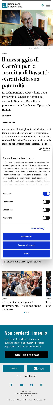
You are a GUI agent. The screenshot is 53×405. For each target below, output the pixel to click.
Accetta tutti (26, 237)
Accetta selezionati (26, 245)
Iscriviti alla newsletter (26, 354)
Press (19, 376)
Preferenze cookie (40, 400)
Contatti (13, 369)
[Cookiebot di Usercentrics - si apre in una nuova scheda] (39, 149)
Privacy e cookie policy (24, 400)
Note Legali (11, 400)
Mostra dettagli (38, 228)
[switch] (46, 202)
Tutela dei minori (30, 376)
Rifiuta (27, 253)
